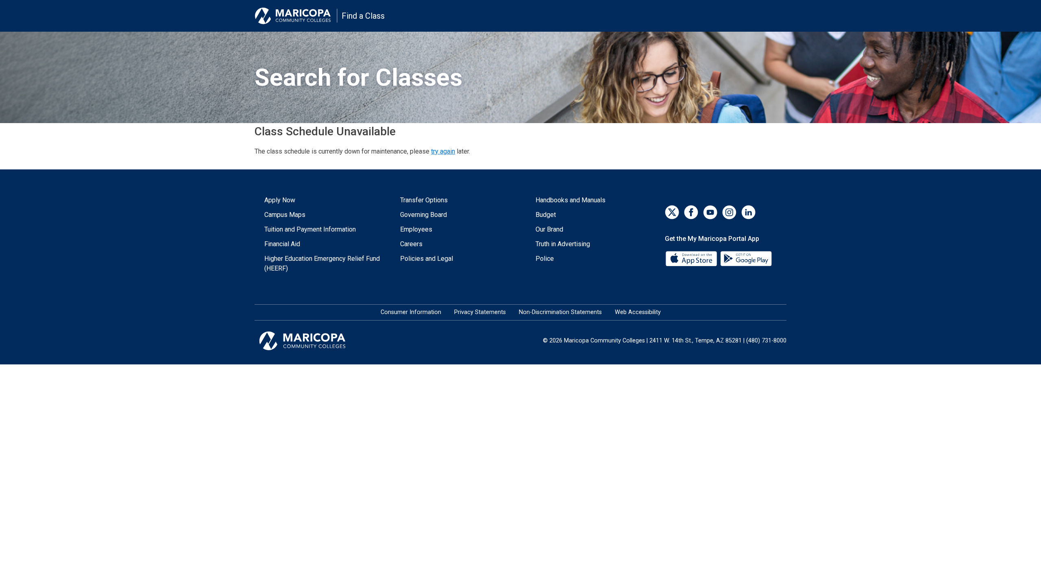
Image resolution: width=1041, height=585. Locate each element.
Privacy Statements (480, 312)
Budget (546, 215)
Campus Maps (284, 215)
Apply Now (279, 200)
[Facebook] (691, 212)
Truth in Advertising (563, 244)
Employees (416, 229)
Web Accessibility (638, 312)
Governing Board (423, 215)
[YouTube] (710, 212)
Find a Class (363, 16)
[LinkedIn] (748, 212)
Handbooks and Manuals (570, 200)
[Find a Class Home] (296, 15)
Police (545, 258)
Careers (411, 244)
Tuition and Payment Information (310, 229)
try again (443, 151)
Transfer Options (424, 200)
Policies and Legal (426, 258)
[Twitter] (672, 212)
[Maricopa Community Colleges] (312, 340)
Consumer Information (411, 312)
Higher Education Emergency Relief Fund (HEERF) (322, 263)
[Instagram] (729, 212)
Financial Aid (282, 244)
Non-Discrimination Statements (560, 312)
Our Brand (549, 229)
